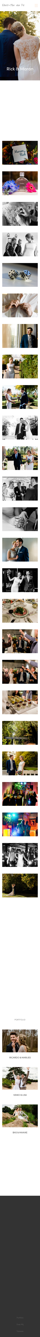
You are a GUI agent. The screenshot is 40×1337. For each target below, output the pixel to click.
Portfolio (20, 1318)
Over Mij (20, 1324)
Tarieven (20, 1331)
